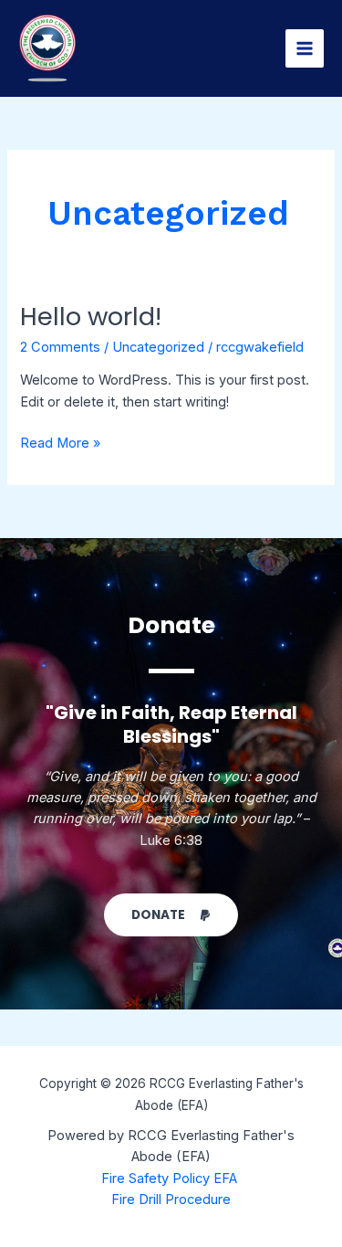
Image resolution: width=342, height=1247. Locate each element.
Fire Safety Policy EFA (171, 1178)
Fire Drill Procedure (171, 1199)
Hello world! (90, 316)
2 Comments (60, 347)
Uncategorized (158, 347)
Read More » (60, 442)
